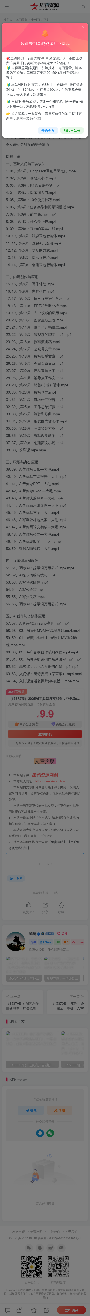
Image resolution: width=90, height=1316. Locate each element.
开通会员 (48, 130)
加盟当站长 (72, 130)
